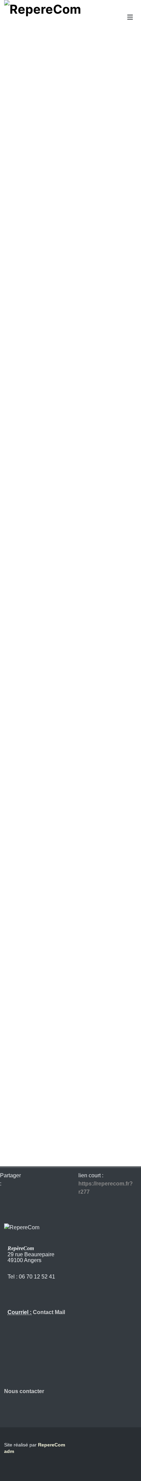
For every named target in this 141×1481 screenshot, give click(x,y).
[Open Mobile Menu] (130, 17)
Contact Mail (48, 1312)
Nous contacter (24, 1391)
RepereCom (51, 1444)
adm (9, 1451)
